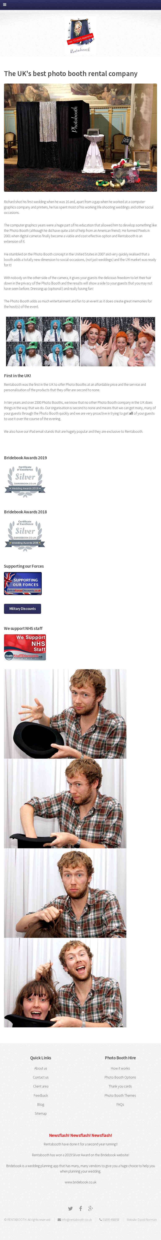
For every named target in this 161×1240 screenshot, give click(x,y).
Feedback (41, 1095)
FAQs (120, 1104)
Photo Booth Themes (120, 1095)
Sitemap (41, 1113)
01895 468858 (110, 1220)
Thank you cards (120, 1086)
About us (40, 1068)
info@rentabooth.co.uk (76, 1220)
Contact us (41, 1077)
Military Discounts (22, 608)
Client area (40, 1086)
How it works (120, 1068)
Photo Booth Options (120, 1077)
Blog (40, 1104)
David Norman (147, 1220)
